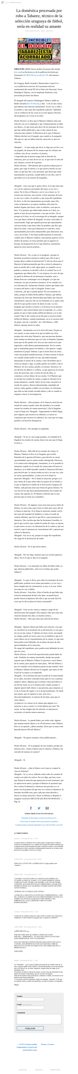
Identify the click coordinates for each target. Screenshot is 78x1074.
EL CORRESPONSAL (13, 2)
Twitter (39, 808)
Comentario (21, 1013)
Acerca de (23, 1070)
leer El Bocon (32, 103)
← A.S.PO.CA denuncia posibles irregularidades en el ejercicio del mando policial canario (27, 1047)
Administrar (55, 1070)
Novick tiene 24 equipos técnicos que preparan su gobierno (39, 821)
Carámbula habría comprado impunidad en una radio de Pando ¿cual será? (39, 825)
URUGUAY (49, 31)
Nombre (19, 996)
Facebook (31, 808)
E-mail (24, 1004)
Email (47, 808)
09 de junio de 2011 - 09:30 (35, 31)
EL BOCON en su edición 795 (36, 75)
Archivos (39, 1070)
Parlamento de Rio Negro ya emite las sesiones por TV (39, 818)
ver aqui (18, 72)
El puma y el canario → (48, 1044)
